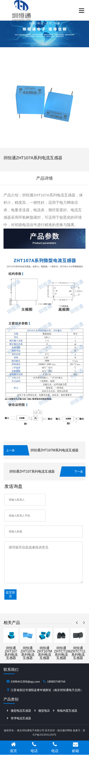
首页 (13, 751)
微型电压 (44, 710)
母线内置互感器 (67, 710)
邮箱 (75, 751)
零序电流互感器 (21, 718)
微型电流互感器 (21, 710)
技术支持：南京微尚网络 (58, 730)
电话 (34, 751)
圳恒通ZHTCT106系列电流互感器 (62, 653)
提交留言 (10, 594)
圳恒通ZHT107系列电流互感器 (32, 471)
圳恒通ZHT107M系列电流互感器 (54, 450)
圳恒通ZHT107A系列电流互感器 (27, 653)
